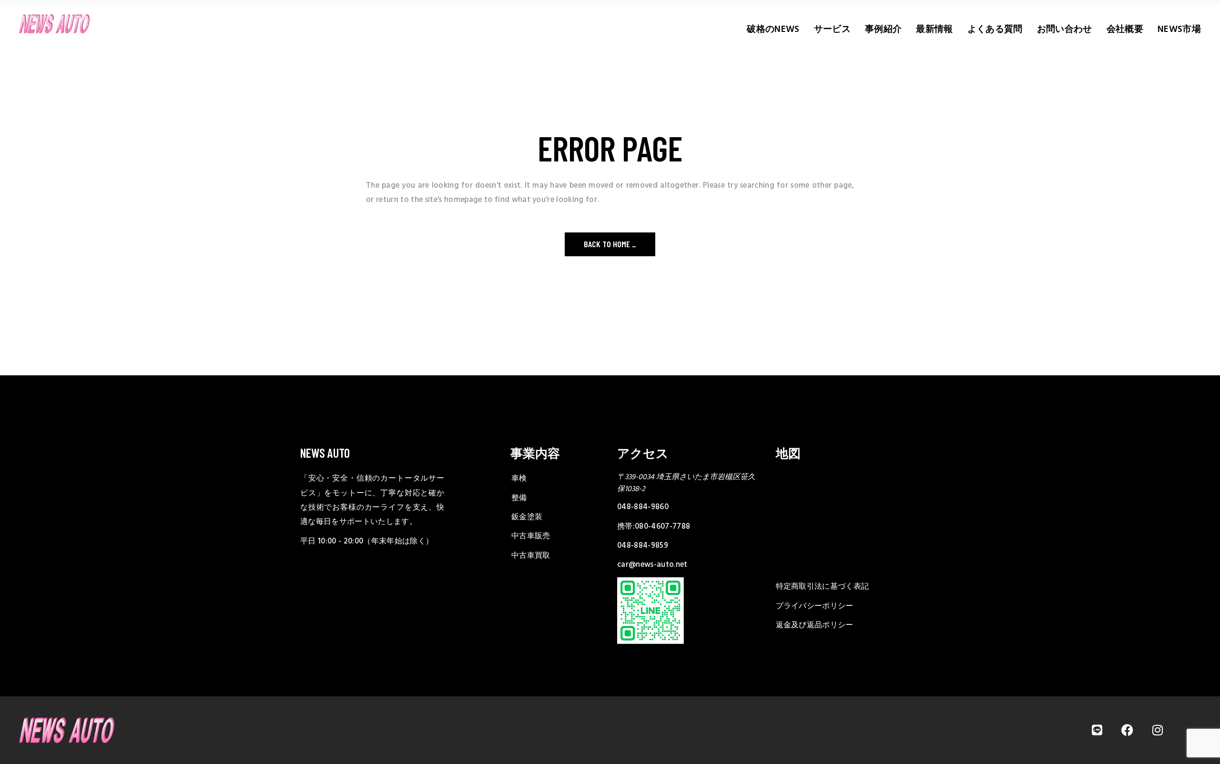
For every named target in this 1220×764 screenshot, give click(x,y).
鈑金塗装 (526, 517)
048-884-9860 (643, 507)
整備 (519, 498)
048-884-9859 (642, 546)
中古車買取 (530, 556)
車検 (519, 478)
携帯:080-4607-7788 (653, 527)
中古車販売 (530, 536)
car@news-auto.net (652, 565)
